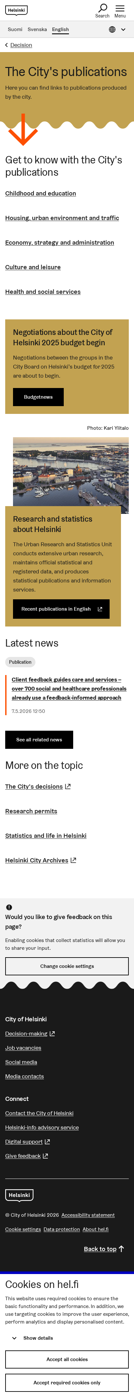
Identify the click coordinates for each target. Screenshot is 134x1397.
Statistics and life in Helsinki (46, 835)
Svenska (37, 29)
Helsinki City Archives (41, 860)
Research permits (31, 811)
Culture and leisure (33, 267)
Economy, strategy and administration (59, 242)
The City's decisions (39, 786)
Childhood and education (40, 193)
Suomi (15, 29)
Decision (21, 45)
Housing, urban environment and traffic (62, 218)
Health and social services (43, 291)
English (60, 29)
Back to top (100, 1249)
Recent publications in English (65, 608)
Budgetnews (38, 397)
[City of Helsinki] (19, 1196)
